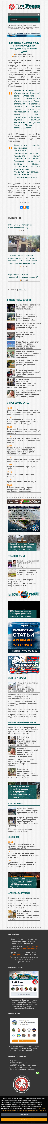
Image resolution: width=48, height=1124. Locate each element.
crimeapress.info (18, 955)
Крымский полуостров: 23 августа (22, 482)
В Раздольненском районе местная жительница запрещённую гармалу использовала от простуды (22, 422)
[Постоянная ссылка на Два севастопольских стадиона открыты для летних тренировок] (12, 576)
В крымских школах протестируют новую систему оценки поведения (23, 710)
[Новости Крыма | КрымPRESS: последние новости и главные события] (24, 9)
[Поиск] (38, 14)
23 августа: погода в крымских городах (20, 475)
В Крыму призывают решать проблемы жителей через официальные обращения (28, 373)
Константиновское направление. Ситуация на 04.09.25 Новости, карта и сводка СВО (20, 882)
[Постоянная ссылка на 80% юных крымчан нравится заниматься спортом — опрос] (11, 339)
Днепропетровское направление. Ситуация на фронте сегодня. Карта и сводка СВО (22, 865)
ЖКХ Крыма (18, 56)
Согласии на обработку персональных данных (31, 1110)
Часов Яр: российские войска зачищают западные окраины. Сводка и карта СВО (21, 846)
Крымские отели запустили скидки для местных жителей (23, 899)
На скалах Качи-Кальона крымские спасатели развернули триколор (27, 363)
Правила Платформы (18, 1062)
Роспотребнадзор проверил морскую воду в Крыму (20, 830)
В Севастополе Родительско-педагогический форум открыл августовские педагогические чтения (21, 383)
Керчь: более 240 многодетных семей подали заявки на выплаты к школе (23, 460)
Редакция (13, 1061)
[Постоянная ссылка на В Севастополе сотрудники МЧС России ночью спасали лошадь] (11, 311)
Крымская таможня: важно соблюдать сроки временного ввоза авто (27, 810)
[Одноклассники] (24, 207)
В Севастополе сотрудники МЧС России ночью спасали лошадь (28, 307)
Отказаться (24, 1115)
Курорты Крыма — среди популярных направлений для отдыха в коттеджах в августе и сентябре (23, 915)
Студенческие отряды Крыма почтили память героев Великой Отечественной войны (26, 317)
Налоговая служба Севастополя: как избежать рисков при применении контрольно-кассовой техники (23, 763)
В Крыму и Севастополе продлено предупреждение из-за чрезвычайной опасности (23, 431)
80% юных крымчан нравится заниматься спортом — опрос (25, 335)
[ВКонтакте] (21, 207)
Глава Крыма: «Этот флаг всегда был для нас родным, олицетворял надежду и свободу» (27, 345)
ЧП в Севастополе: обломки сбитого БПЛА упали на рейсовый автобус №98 (28, 325)
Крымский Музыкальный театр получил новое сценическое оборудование (28, 564)
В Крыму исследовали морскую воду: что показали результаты (22, 716)
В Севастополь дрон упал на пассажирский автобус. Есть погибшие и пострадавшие (19, 489)
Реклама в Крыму (16, 1064)
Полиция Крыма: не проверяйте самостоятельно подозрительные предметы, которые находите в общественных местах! (21, 451)
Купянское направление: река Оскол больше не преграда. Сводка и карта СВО (23, 855)
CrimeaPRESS (28, 54)
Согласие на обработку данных (22, 1069)
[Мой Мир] (27, 207)
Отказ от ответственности (20, 1067)
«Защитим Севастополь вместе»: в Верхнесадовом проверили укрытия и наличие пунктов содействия (23, 412)
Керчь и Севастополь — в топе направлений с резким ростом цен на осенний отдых (23, 905)
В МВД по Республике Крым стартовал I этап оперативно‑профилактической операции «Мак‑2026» (22, 582)
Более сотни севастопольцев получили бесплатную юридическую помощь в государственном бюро (23, 773)
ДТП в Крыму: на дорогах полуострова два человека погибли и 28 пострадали (20, 614)
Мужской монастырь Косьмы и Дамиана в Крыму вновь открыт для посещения (21, 547)
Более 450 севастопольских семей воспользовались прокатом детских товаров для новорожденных (28, 394)
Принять (24, 1119)
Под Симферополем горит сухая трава (21, 468)
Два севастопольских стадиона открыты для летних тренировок (27, 572)
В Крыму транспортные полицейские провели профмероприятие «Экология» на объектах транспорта (20, 791)
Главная (13, 25)
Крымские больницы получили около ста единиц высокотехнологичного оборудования (28, 354)
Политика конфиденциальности (22, 1066)
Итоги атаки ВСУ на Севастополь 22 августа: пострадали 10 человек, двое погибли (23, 440)
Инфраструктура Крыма (24, 25)
